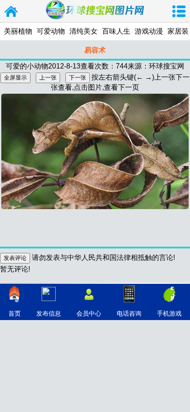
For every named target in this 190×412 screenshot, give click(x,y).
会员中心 (88, 313)
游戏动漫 (149, 31)
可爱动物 (51, 31)
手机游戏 (169, 313)
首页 (14, 313)
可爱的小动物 (27, 66)
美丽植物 (18, 31)
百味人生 (116, 31)
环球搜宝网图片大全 (11, 11)
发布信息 (48, 313)
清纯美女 (83, 31)
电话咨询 (129, 313)
